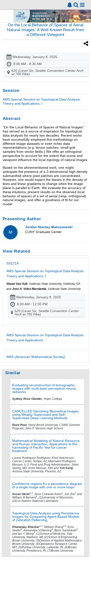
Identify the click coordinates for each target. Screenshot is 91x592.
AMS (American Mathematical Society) (35, 357)
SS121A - (45, 269)
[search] (76, 4)
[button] (82, 4)
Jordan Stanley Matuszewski (49, 227)
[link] (69, 4)
